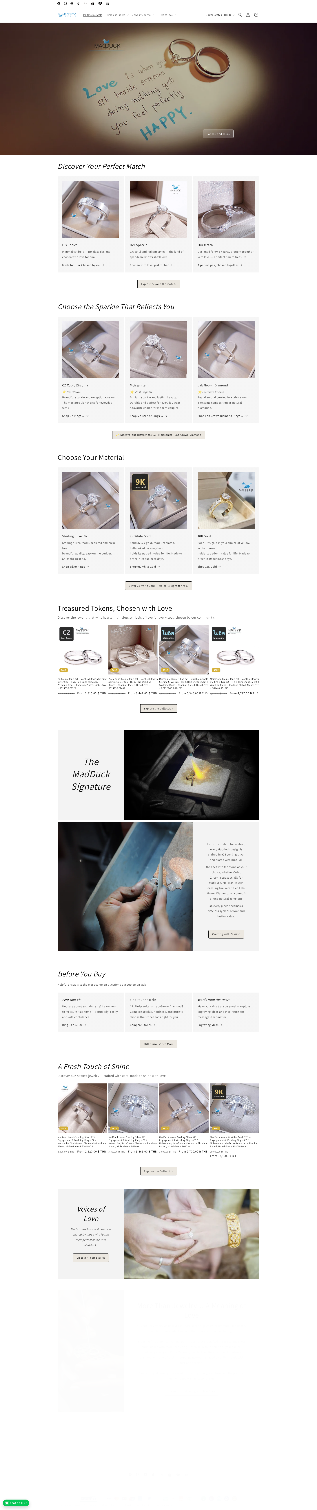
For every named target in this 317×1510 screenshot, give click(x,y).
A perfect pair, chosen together (218, 265)
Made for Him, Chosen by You (81, 265)
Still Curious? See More (158, 1044)
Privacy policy (90, 1505)
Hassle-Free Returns (69, 1446)
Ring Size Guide (72, 1025)
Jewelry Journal (67, 1459)
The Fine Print (116, 1465)
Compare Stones (141, 1025)
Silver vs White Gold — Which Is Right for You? (158, 585)
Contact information (165, 1505)
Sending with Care (68, 1439)
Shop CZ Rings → (73, 416)
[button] (117, 15)
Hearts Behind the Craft (173, 1452)
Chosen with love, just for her (149, 265)
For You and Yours (218, 134)
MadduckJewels (72, 1505)
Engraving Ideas (208, 1025)
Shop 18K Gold (207, 567)
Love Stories (217, 1439)
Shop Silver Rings (73, 567)
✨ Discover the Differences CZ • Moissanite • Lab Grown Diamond (158, 434)
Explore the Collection (158, 708)
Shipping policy (144, 1505)
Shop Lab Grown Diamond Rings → (221, 416)
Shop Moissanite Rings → (147, 416)
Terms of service (125, 1505)
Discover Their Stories (90, 1257)
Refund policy (107, 1505)
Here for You (65, 1465)
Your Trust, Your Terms (121, 1459)
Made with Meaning (170, 1439)
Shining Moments (220, 1446)
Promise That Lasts (119, 1439)
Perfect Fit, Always (119, 1446)
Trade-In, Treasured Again (123, 1452)
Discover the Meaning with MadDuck (191, 1391)
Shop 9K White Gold (143, 567)
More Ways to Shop (221, 1452)
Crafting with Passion (226, 934)
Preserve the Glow (68, 1452)
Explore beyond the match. (158, 284)
